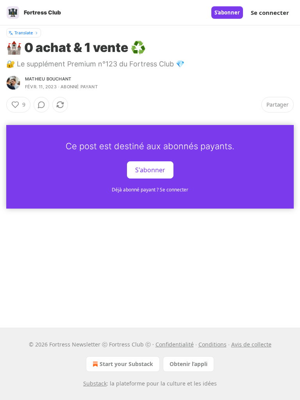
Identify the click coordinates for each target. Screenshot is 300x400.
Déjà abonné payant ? (150, 189)
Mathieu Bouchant (48, 79)
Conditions (212, 344)
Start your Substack (126, 364)
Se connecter (270, 12)
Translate (23, 33)
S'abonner (227, 12)
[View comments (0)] (41, 104)
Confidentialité (174, 344)
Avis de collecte (251, 344)
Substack (95, 383)
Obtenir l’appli (188, 364)
